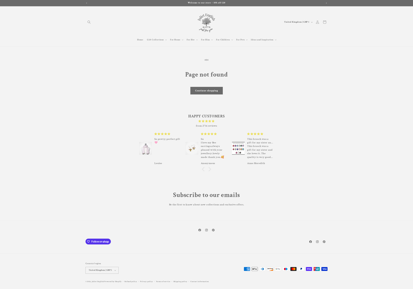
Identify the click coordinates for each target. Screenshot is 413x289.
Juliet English (98, 281)
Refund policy (131, 281)
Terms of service (163, 281)
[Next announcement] (326, 3)
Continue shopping (206, 90)
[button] (89, 22)
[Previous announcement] (86, 3)
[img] (206, 121)
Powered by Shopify (113, 281)
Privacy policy (146, 281)
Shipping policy (180, 281)
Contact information (199, 281)
